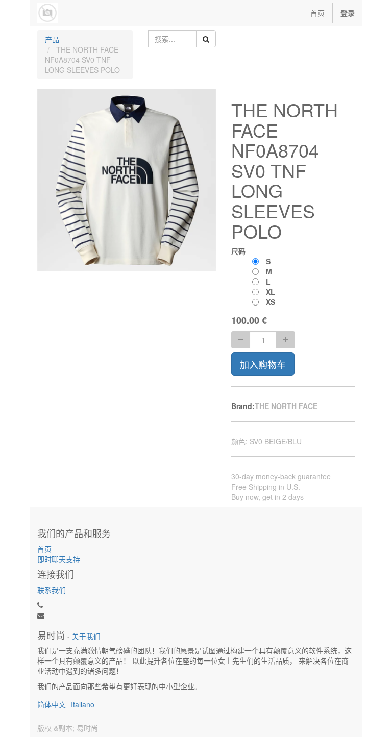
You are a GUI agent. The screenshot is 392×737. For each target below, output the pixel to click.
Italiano (82, 704)
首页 (44, 549)
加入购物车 (263, 364)
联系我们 (51, 589)
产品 (52, 39)
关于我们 (86, 636)
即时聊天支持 (58, 559)
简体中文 (51, 704)
